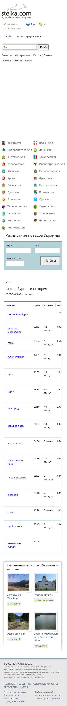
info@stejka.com (33, 674)
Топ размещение (12, 695)
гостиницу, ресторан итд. (47, 698)
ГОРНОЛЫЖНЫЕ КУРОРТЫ (42, 683)
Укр (46, 24)
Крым (11, 178)
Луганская (45, 178)
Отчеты (7, 55)
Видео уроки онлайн (14, 701)
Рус (33, 24)
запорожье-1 (15, 443)
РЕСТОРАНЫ (11, 687)
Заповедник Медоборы (14, 596)
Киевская (13, 171)
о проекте (12, 23)
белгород (13, 408)
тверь (11, 342)
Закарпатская (48, 157)
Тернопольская (17, 206)
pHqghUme (14, 143)
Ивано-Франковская (52, 164)
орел (10, 374)
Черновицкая (16, 227)
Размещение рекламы (15, 692)
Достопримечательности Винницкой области (46, 637)
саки (10, 512)
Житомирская (16, 157)
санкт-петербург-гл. (18, 316)
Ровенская (14, 199)
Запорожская (15, 164)
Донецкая (45, 150)
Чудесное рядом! (43, 594)
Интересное (22, 55)
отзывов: (14, 603)
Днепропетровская (19, 150)
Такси (28, 60)
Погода (6, 60)
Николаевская (48, 185)
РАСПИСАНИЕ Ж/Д (14, 683)
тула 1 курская (16, 356)
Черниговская (48, 220)
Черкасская (14, 220)
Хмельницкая (47, 213)
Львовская (14, 185)
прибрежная (15, 526)
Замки (48, 55)
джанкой (13, 494)
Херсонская (14, 213)
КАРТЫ (24, 687)
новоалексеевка (17, 477)
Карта (37, 55)
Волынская (46, 143)
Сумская (44, 199)
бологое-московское (14, 330)
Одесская (13, 192)
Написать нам (14, 28)
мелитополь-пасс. (15, 462)
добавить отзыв (44, 600)
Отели (18, 60)
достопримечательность (47, 695)
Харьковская (47, 206)
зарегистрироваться (29, 36)
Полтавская (46, 192)
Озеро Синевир (16, 633)
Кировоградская (49, 171)
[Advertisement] (33, 102)
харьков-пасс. (16, 425)
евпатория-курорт (14, 545)
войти (9, 36)
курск (11, 391)
